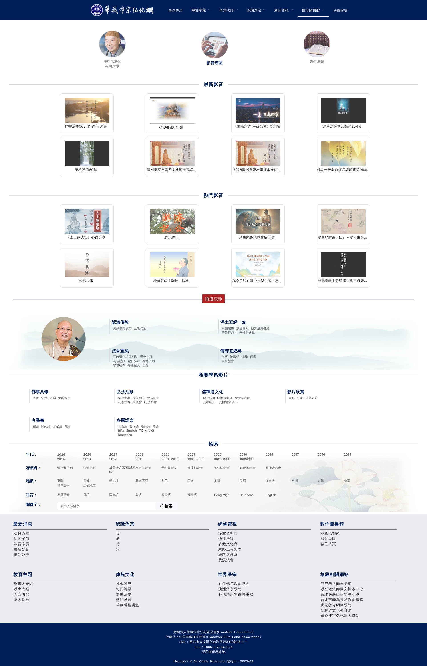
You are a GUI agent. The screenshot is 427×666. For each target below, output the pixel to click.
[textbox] (106, 506)
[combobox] (117, 506)
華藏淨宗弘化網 (123, 10)
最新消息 (176, 10)
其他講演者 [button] (226, 402)
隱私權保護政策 (213, 652)
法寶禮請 (340, 10)
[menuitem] (175, 10)
